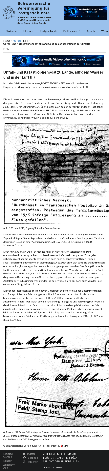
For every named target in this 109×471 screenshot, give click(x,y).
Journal (16, 40)
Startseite (11, 31)
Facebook (32, 457)
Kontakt (7, 460)
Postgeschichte (48, 31)
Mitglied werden (8, 455)
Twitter (30, 453)
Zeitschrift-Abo (9, 466)
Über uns (28, 31)
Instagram (32, 461)
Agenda (91, 31)
